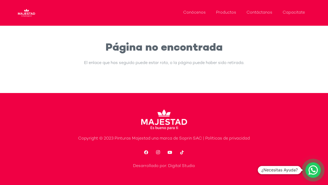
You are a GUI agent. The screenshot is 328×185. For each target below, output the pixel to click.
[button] (313, 170)
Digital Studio (181, 166)
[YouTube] (170, 152)
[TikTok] (182, 152)
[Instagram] (158, 152)
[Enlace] (26, 13)
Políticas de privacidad (227, 138)
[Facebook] (146, 152)
